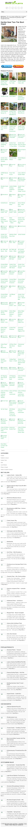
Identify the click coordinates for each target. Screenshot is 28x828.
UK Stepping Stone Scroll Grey (4, 377)
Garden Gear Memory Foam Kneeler (21, 266)
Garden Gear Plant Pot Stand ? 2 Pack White (13, 144)
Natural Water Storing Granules (4, 312)
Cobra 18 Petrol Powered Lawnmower (22, 410)
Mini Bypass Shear (12, 203)
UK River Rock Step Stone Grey (12, 346)
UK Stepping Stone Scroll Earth (12, 377)
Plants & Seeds (4, 467)
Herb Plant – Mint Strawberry (14, 552)
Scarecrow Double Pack (12, 428)
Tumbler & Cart (4, 96)
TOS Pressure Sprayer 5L (4, 112)
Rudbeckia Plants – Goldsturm (15, 600)
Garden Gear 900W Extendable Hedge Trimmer (22, 189)
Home (10, 824)
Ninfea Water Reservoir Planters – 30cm (21, 313)
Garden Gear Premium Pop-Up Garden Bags (21, 220)
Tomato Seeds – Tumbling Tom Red (16, 727)
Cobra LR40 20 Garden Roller (21, 173)
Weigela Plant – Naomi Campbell (15, 612)
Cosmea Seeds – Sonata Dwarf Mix (16, 765)
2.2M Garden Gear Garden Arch (4, 128)
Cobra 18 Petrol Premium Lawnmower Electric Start (22, 393)
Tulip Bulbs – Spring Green (13, 811)
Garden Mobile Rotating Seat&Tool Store (13, 189)
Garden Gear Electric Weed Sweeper (4, 159)
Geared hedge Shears (12, 158)
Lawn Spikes (12, 96)
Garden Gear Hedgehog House (4, 144)
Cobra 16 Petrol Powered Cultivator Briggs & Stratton (5, 394)
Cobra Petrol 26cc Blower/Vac (4, 346)
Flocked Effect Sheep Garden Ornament (4, 281)
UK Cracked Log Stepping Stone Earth (21, 251)
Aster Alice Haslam (12, 633)
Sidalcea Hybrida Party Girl (14, 706)
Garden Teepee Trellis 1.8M (22, 82)
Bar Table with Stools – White (12, 250)
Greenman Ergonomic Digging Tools (21, 329)
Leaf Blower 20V (12, 295)
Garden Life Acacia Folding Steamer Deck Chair (21, 362)
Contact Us (20, 824)
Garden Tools (4, 460)
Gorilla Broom (4, 202)
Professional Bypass (21, 345)
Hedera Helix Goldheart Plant (14, 623)
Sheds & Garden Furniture (7, 469)
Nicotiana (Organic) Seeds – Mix (15, 799)
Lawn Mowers (4, 464)
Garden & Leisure (5, 457)
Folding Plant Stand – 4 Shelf (13, 360)
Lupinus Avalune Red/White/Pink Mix (16, 662)
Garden (2, 455)
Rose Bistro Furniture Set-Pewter (4, 445)
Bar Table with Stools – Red (4, 250)
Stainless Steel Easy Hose (13, 235)
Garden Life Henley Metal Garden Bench (4, 236)
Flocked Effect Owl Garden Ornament (21, 281)
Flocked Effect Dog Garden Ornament (12, 281)
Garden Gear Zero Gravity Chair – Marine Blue (21, 297)
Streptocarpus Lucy (12, 717)
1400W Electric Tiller (4, 173)
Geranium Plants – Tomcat (14, 649)
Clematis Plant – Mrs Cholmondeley (16, 576)
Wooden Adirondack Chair (3, 361)
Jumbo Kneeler (21, 234)
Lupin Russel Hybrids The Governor (16, 775)
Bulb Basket (10, 541)
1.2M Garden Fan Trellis (12, 82)
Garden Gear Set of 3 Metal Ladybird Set (21, 128)
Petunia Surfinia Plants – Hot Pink (15, 672)
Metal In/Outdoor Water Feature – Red (4, 220)
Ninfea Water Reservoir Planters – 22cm (4, 330)
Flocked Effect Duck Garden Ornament (4, 266)
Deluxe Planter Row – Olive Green (21, 204)
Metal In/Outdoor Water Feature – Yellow (12, 220)
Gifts (2, 462)
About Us (15, 824)
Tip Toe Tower (4, 409)
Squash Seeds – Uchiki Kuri (14, 693)
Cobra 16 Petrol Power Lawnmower (13, 392)
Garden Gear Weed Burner (21, 112)
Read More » (14, 481)
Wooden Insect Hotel (4, 187)
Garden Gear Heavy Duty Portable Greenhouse (12, 129)
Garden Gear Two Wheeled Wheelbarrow (12, 113)
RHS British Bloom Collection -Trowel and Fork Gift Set (12, 412)
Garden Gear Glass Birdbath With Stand (13, 266)
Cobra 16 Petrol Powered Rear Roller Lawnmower (5, 430)
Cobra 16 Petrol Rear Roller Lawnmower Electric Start (22, 430)
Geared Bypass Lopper (22, 158)
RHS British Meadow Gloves (14, 497)
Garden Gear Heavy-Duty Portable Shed (4, 83)
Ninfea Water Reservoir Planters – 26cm (12, 313)
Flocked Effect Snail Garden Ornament (4, 296)
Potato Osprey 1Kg (12, 520)
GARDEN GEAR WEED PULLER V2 (21, 98)
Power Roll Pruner (12, 173)
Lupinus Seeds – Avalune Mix (14, 475)
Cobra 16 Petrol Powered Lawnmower (22, 377)
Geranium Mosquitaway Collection (16, 786)
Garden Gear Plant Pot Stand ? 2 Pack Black (22, 144)
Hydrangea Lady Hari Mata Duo (15, 531)
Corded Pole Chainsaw (12, 328)
